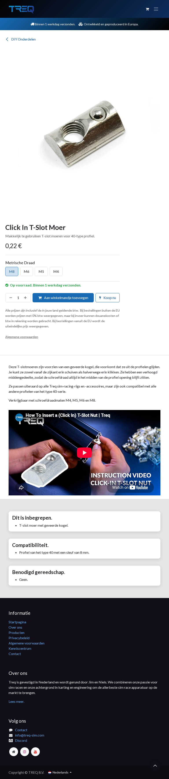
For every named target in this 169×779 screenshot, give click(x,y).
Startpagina (17, 622)
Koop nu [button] (109, 297)
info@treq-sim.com (29, 735)
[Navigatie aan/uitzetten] (156, 9)
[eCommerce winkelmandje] (147, 9)
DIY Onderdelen (23, 39)
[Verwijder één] (10, 297)
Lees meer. (16, 701)
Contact (15, 654)
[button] (155, 765)
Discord (21, 740)
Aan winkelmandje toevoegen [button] (65, 297)
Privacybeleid (19, 638)
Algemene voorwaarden (26, 643)
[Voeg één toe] (26, 297)
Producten (16, 632)
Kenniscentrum (20, 648)
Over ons (15, 627)
